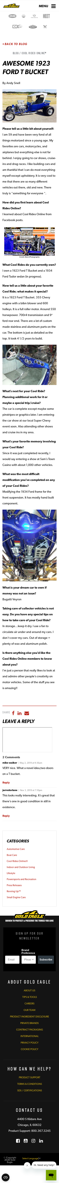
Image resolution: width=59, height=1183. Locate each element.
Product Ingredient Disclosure (29, 1016)
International (29, 1036)
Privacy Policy (30, 1042)
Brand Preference (28, 951)
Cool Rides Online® (17, 861)
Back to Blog (15, 44)
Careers (29, 1003)
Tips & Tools (29, 997)
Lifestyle (11, 873)
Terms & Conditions (29, 1084)
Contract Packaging (29, 1029)
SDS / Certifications (29, 1090)
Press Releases (14, 885)
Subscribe (45, 959)
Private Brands (29, 1023)
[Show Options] (32, 960)
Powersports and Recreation (21, 879)
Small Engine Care (16, 897)
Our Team (29, 1010)
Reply (6, 782)
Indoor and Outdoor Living (21, 867)
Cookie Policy (29, 1049)
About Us (29, 990)
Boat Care (12, 855)
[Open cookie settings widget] (6, 1177)
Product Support (29, 1077)
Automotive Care (16, 849)
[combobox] (27, 960)
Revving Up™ (14, 891)
